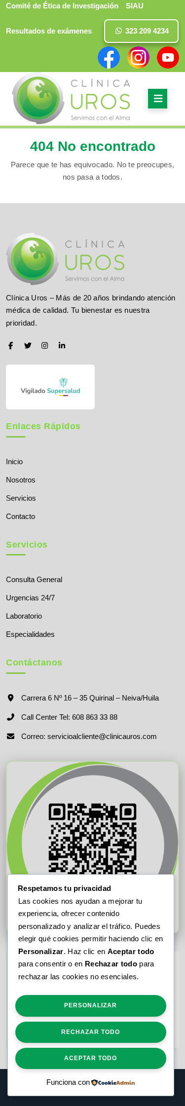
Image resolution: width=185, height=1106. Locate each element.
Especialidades (30, 634)
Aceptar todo (90, 1058)
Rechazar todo (90, 1032)
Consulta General (34, 579)
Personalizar (90, 1005)
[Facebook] (10, 345)
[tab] (158, 98)
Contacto (20, 516)
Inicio (14, 461)
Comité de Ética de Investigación (62, 5)
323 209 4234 (146, 31)
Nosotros (21, 480)
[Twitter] (28, 345)
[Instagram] (45, 345)
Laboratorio (24, 616)
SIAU (135, 5)
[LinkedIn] (62, 345)
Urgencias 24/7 (30, 597)
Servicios (21, 498)
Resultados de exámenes (49, 31)
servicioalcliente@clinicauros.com (102, 736)
